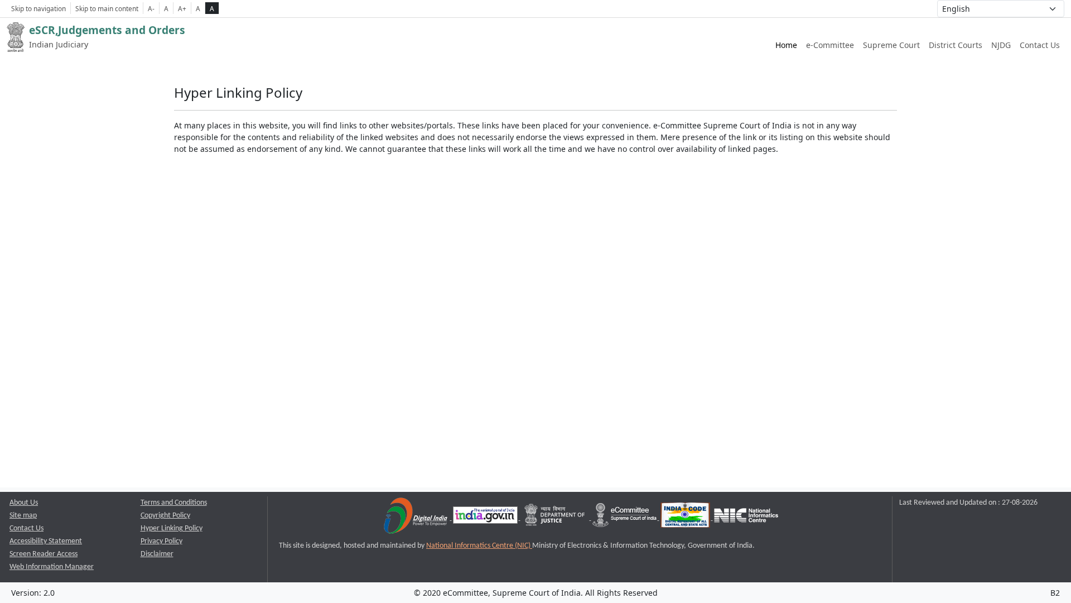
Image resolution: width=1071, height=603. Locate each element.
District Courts (955, 45)
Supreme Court (891, 45)
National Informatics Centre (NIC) (479, 545)
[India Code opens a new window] (686, 517)
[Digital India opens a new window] (416, 517)
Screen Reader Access (43, 554)
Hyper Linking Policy (171, 528)
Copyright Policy (165, 515)
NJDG (1001, 45)
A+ (182, 8)
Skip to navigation (38, 8)
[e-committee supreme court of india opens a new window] (625, 517)
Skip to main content (106, 8)
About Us (23, 502)
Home (786, 45)
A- (151, 8)
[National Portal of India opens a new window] (486, 517)
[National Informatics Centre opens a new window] (746, 517)
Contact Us (1040, 45)
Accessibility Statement (45, 541)
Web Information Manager (51, 567)
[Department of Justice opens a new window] (555, 517)
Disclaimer (157, 554)
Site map (23, 515)
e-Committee (830, 45)
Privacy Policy (161, 541)
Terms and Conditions (174, 502)
